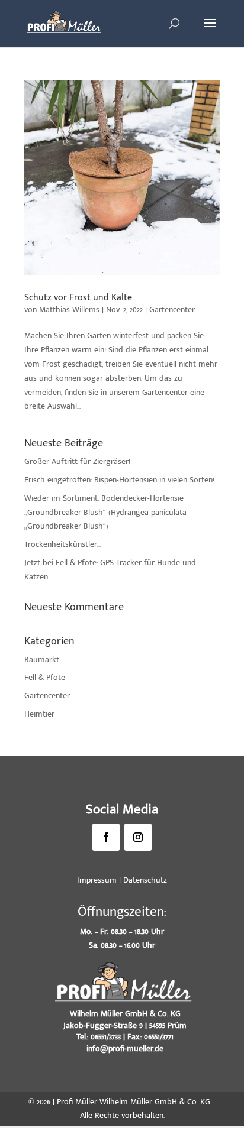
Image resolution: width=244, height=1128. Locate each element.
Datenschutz (145, 880)
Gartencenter (172, 309)
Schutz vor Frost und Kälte (78, 298)
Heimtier (39, 714)
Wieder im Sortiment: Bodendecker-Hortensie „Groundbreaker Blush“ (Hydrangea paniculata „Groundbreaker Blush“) (105, 512)
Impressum (97, 880)
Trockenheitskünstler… (62, 544)
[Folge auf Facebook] (106, 837)
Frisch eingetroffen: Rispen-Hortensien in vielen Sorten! (119, 480)
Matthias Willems (69, 309)
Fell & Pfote (44, 677)
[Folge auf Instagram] (138, 837)
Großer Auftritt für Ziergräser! (77, 461)
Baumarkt (41, 659)
